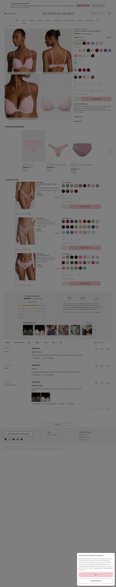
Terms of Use (108, 568)
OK (96, 574)
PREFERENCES (96, 581)
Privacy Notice (98, 568)
